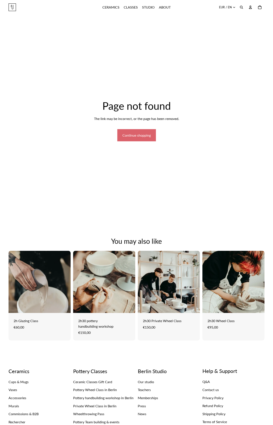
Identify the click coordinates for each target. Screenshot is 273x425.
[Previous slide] (15, 282)
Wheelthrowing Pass (88, 414)
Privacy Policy (213, 398)
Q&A (206, 382)
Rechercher (17, 422)
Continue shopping (136, 135)
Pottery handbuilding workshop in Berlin (103, 398)
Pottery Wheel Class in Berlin (95, 390)
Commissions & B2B (24, 414)
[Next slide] (64, 282)
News (142, 414)
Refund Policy (212, 406)
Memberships (148, 398)
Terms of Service (214, 422)
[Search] (241, 7)
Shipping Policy (213, 414)
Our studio (146, 382)
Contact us (210, 390)
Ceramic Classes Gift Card (92, 382)
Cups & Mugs (19, 382)
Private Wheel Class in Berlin (94, 406)
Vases (13, 390)
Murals (14, 406)
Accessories (17, 398)
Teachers (144, 390)
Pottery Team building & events (96, 422)
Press (142, 406)
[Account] (250, 7)
